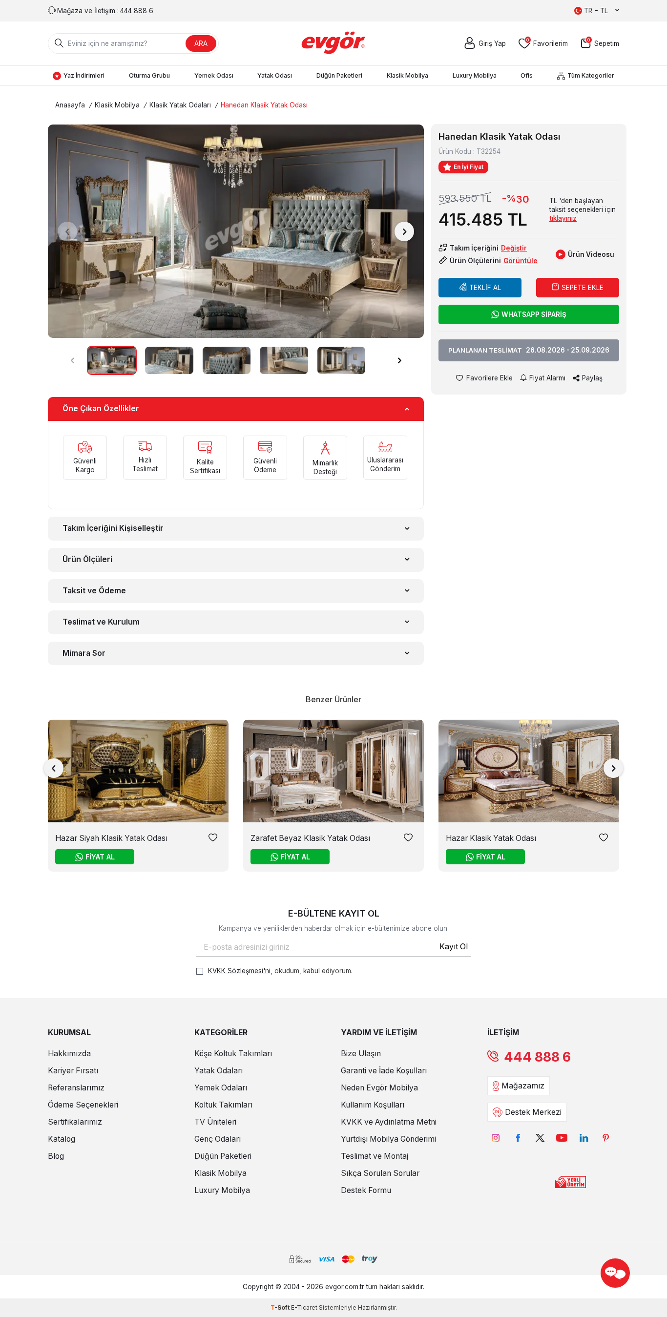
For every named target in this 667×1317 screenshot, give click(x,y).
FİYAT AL (100, 857)
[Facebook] (517, 1137)
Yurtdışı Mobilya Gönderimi (388, 1139)
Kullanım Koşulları (372, 1104)
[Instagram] (495, 1137)
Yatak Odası (274, 75)
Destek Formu (366, 1190)
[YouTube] (561, 1137)
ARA (201, 43)
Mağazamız (522, 1085)
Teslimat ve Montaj (374, 1156)
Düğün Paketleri (339, 75)
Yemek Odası (213, 75)
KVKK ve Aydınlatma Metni (389, 1122)
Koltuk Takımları (223, 1104)
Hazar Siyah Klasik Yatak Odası (111, 838)
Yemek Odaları (220, 1087)
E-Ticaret (304, 1307)
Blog (56, 1156)
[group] (236, 231)
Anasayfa (70, 105)
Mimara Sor (84, 653)
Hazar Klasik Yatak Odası (491, 838)
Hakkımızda (69, 1053)
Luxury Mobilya (475, 75)
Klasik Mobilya (407, 75)
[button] (67, 231)
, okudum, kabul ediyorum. (280, 971)
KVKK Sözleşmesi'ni (239, 971)
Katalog (61, 1139)
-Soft (281, 1307)
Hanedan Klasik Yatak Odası (264, 105)
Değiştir (514, 248)
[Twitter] (539, 1137)
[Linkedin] (583, 1137)
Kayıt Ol (453, 946)
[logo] (333, 43)
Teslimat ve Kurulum (101, 622)
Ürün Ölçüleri (87, 559)
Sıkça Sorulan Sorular (380, 1173)
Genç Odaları (217, 1139)
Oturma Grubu (149, 75)
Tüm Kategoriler (590, 75)
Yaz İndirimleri (83, 75)
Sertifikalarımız (75, 1122)
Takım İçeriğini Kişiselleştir (113, 528)
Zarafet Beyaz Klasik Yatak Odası (310, 838)
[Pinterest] (605, 1137)
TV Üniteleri (215, 1122)
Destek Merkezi (533, 1112)
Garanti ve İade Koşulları (384, 1070)
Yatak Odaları (218, 1070)
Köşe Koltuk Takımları (233, 1053)
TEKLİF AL (485, 288)
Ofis (527, 75)
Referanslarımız (76, 1087)
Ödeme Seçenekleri (83, 1104)
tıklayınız (563, 218)
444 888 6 (537, 1057)
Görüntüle (520, 261)
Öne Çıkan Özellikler (101, 408)
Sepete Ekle (583, 288)
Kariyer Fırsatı (73, 1070)
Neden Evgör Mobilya (379, 1087)
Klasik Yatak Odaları (180, 105)
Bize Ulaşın (361, 1053)
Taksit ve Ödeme (94, 590)
